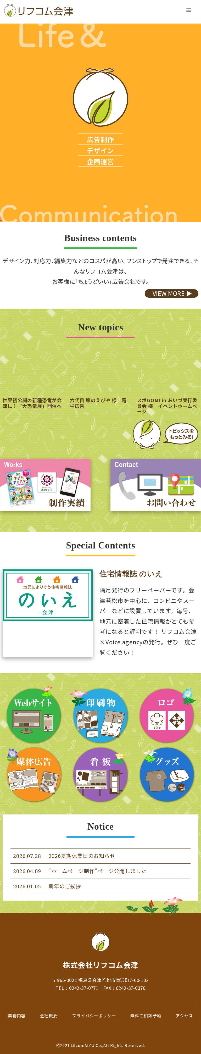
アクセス (184, 1015)
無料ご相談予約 (145, 1015)
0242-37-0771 (83, 988)
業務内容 (16, 1015)
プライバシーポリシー (94, 1015)
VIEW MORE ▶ (172, 293)
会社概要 (49, 1015)
